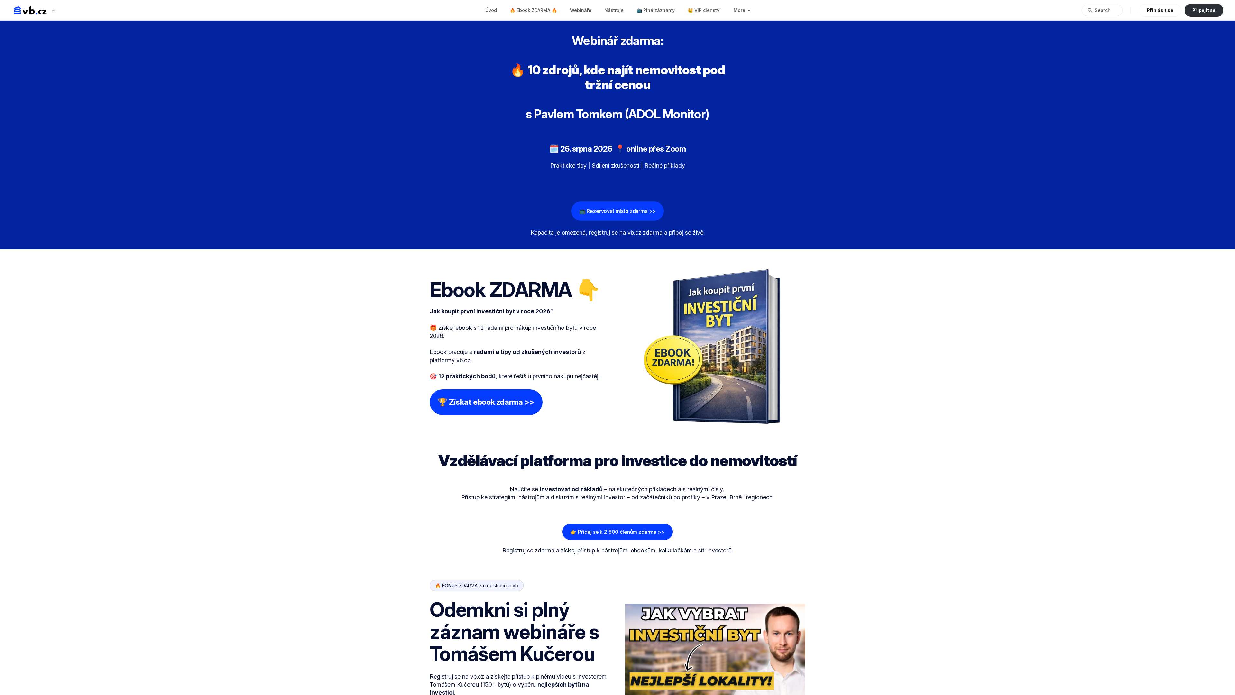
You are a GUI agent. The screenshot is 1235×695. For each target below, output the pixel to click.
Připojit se (1204, 10)
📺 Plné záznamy (655, 10)
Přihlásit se (1160, 10)
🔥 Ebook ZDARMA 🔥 (533, 10)
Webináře (580, 10)
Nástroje (614, 10)
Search (1103, 10)
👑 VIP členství (704, 10)
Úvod (491, 10)
